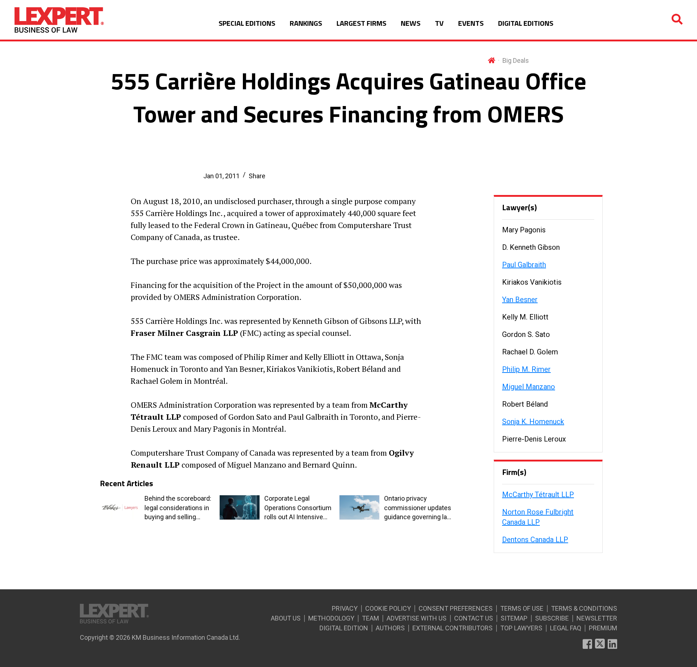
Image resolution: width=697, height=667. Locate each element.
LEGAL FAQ (565, 628)
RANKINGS (306, 23)
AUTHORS (390, 628)
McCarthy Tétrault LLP (538, 494)
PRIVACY (345, 608)
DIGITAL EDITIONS (525, 23)
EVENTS (471, 23)
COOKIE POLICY (388, 608)
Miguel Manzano (528, 386)
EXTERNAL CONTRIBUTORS (452, 628)
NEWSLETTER (596, 618)
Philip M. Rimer (526, 369)
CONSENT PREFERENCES (456, 608)
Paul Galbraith (524, 264)
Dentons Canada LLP (535, 539)
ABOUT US (286, 618)
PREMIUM (603, 628)
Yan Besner (520, 299)
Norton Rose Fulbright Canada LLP (538, 517)
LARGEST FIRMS (361, 23)
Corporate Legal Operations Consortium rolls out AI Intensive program (297, 508)
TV (439, 23)
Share (257, 176)
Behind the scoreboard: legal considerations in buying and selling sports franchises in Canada (177, 508)
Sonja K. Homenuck (533, 421)
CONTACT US (473, 618)
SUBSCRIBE (552, 618)
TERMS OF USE (521, 608)
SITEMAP (514, 618)
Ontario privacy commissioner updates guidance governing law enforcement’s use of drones (418, 508)
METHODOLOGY (331, 618)
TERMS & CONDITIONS (584, 608)
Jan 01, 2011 (221, 176)
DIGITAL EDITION (343, 628)
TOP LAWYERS (521, 628)
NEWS (410, 23)
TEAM (370, 618)
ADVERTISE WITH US (417, 618)
